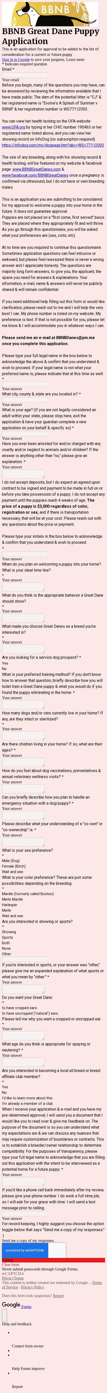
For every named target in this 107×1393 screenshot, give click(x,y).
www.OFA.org (13, 127)
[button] (53, 1260)
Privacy (8, 1278)
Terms (19, 1278)
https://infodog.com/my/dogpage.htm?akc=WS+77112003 (53, 145)
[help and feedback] (4, 1315)
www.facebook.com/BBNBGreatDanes (35, 175)
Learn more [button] (75, 59)
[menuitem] (58, 1339)
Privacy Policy (32, 1287)
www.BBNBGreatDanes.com (36, 169)
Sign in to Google (16, 59)
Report (58, 1296)
